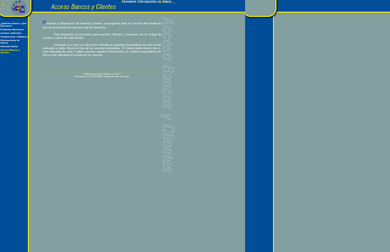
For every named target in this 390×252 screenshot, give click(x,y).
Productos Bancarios (12, 29)
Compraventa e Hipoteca (14, 36)
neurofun (125, 76)
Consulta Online (9, 46)
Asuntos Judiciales (11, 33)
